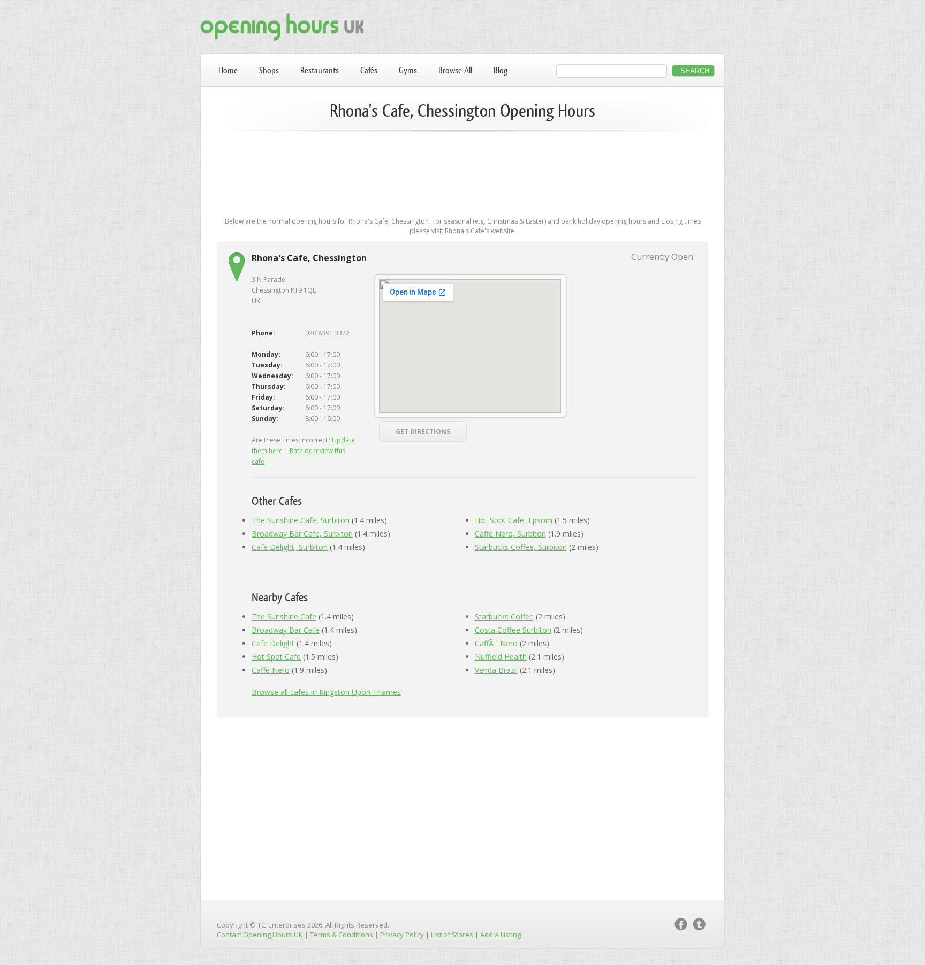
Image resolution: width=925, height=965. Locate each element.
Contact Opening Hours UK (260, 934)
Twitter (699, 924)
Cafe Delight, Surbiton (290, 547)
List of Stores (452, 934)
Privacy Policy (402, 934)
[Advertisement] (462, 172)
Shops (269, 70)
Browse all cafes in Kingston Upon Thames (326, 692)
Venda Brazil (496, 670)
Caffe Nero (271, 670)
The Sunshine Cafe (284, 616)
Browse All (455, 70)
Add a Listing (500, 934)
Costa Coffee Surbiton (513, 630)
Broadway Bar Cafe (286, 630)
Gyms (408, 70)
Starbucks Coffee (504, 616)
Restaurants (319, 70)
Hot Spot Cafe (276, 657)
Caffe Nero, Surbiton (510, 534)
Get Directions (423, 431)
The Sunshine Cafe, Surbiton (301, 520)
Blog (500, 70)
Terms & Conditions (341, 934)
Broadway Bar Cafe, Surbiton (302, 534)
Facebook (680, 924)
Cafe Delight (273, 643)
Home (228, 70)
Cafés (368, 70)
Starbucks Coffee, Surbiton (521, 547)
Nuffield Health (501, 657)
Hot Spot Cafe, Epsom (513, 520)
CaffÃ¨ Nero (496, 643)
